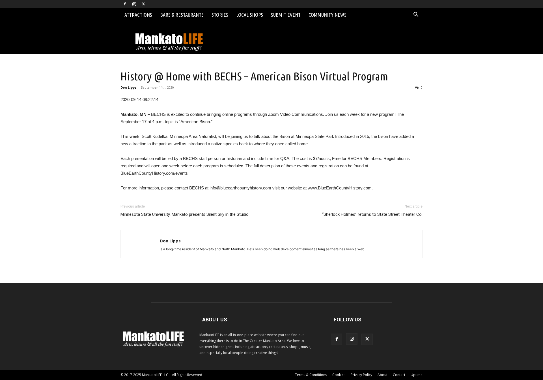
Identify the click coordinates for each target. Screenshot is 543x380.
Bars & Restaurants (182, 15)
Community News (327, 15)
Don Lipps (128, 87)
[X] (143, 4)
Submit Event (286, 15)
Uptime (417, 374)
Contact (399, 374)
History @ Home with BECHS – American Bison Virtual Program (254, 76)
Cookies (338, 374)
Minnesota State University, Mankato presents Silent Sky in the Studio (184, 214)
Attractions (138, 15)
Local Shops (249, 15)
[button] (416, 15)
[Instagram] (134, 4)
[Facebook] (124, 4)
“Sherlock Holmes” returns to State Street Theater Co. (372, 214)
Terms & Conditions (311, 374)
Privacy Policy (361, 374)
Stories (220, 15)
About (382, 374)
